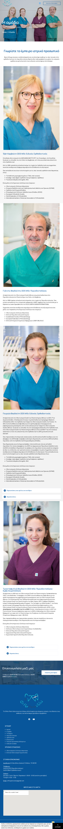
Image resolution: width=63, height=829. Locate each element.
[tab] (31, 490)
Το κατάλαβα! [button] (58, 826)
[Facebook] (29, 719)
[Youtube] (34, 719)
